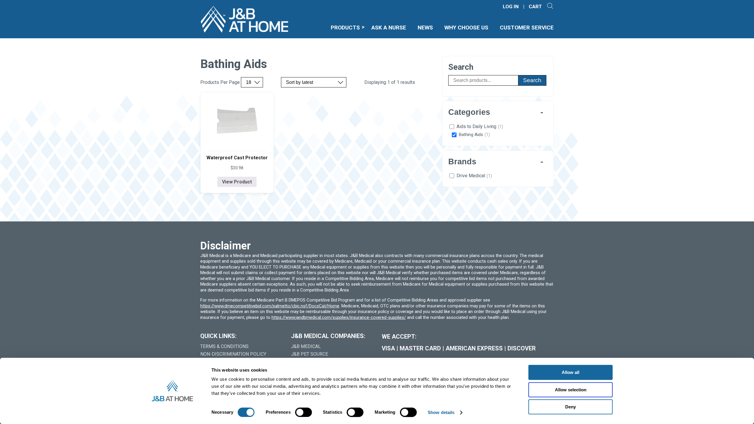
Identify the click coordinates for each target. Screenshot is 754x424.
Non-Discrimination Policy (233, 354)
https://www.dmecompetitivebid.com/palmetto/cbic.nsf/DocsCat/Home (269, 306)
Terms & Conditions (224, 346)
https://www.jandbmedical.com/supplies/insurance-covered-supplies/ (339, 317)
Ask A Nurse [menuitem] (388, 27)
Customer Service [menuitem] (527, 27)
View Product (237, 182)
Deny (570, 406)
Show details (441, 412)
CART (535, 6)
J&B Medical (306, 346)
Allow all (570, 372)
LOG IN (511, 6)
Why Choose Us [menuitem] (466, 27)
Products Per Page (220, 82)
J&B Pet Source (309, 354)
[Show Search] (550, 6)
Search (532, 80)
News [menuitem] (425, 27)
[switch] (303, 412)
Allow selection (570, 389)
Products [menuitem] (345, 27)
